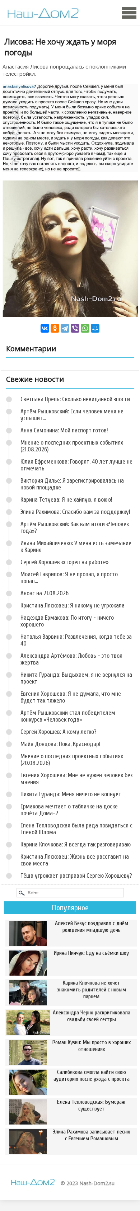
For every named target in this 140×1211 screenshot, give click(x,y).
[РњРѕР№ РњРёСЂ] (95, 328)
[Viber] (75, 328)
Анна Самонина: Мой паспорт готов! (64, 430)
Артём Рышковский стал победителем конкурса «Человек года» (67, 716)
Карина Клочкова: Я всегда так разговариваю (75, 844)
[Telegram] (65, 328)
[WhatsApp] (85, 328)
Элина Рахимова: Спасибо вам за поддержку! (75, 511)
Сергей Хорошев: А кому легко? (58, 731)
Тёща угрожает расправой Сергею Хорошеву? (76, 875)
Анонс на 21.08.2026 (44, 593)
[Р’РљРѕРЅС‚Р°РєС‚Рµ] (45, 328)
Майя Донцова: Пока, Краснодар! (60, 744)
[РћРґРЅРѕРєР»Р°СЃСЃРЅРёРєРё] (55, 328)
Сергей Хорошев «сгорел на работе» (64, 562)
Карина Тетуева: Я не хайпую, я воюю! (66, 499)
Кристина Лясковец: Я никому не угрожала (72, 605)
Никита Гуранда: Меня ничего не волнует (70, 794)
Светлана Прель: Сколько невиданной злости (75, 399)
